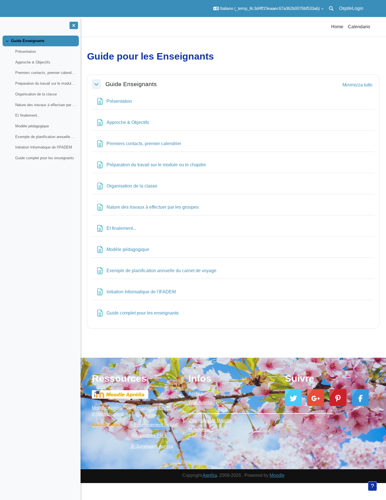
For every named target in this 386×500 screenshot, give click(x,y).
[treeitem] (40, 99)
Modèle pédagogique (32, 126)
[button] (268, 8)
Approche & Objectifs (32, 62)
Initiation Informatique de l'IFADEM (43, 147)
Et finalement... (27, 115)
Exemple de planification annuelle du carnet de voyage (45, 137)
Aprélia (195, 393)
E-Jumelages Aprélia (151, 446)
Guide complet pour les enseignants (44, 158)
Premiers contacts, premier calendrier (45, 73)
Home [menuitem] (337, 26)
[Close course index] (73, 25)
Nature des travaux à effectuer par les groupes (45, 105)
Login (357, 8)
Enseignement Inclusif (156, 424)
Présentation (25, 51)
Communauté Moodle (210, 420)
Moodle (277, 475)
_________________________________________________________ (233, 411)
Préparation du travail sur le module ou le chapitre (45, 83)
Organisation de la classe (36, 94)
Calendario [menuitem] (359, 26)
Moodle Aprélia (107, 407)
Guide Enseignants (27, 41)
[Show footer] (372, 486)
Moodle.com (200, 429)
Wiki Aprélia (200, 402)
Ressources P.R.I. (149, 435)
